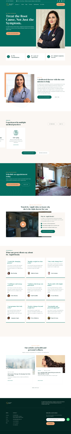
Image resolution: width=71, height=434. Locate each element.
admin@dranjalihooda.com (17, 419)
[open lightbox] (23, 224)
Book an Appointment (13, 33)
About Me (57, 97)
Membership (36, 4)
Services (7, 420)
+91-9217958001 (9, 1)
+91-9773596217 (16, 423)
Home (7, 417)
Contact (30, 4)
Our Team (42, 4)
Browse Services (43, 152)
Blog (26, 4)
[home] (10, 4)
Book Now (60, 4)
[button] (17, 4)
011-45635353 (15, 424)
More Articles (35, 387)
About (22, 4)
